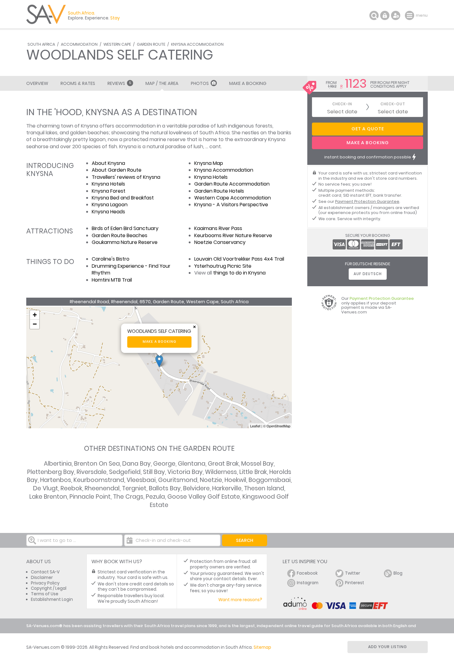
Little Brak (253, 472)
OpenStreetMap (278, 425)
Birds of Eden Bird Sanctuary (125, 228)
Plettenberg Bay (50, 472)
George (164, 463)
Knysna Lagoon (110, 204)
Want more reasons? (240, 600)
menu (410, 15)
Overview (37, 83)
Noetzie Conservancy (220, 242)
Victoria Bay (185, 472)
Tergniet (134, 488)
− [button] (35, 324)
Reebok (71, 488)
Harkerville (227, 488)
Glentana (191, 463)
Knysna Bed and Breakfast (123, 197)
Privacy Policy (45, 583)
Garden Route (151, 44)
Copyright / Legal (48, 588)
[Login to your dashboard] (384, 15)
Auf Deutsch (368, 273)
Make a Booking (247, 83)
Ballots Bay (165, 488)
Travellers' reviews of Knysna (126, 177)
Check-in (342, 104)
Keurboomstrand (99, 480)
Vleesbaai (141, 480)
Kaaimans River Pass (218, 228)
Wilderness (221, 472)
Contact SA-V (45, 572)
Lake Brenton (48, 496)
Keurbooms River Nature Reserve (233, 235)
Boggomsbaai (270, 480)
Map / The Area (162, 83)
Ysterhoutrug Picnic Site (222, 266)
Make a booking (159, 341)
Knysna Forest (108, 191)
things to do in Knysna (239, 272)
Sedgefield (125, 472)
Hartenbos (55, 480)
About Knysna (108, 163)
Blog (397, 573)
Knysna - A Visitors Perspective (231, 204)
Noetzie (211, 480)
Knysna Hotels (108, 183)
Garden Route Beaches (119, 235)
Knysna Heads (108, 211)
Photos (200, 83)
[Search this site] (374, 15)
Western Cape (117, 44)
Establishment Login (52, 599)
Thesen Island (264, 488)
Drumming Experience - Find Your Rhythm (131, 269)
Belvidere (196, 488)
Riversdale (92, 472)
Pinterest (354, 583)
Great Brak (223, 463)
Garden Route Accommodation (232, 183)
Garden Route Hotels (219, 191)
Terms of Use (44, 594)
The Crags (128, 496)
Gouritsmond (177, 480)
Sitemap (262, 647)
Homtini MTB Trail (112, 279)
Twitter (352, 573)
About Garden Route (116, 170)
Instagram (307, 583)
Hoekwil (235, 480)
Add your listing (387, 646)
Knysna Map (208, 163)
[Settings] (395, 15)
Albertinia (58, 463)
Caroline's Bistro (110, 258)
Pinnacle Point (90, 496)
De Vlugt (45, 488)
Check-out (392, 104)
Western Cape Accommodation (232, 197)
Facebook (307, 573)
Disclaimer (42, 577)
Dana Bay (136, 463)
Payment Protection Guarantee (367, 201)
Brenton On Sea (97, 463)
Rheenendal (102, 488)
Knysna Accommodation (197, 44)
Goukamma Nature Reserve (125, 242)
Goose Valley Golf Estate (203, 496)
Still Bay (154, 472)
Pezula (155, 496)
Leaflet (255, 425)
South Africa (41, 44)
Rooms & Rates (78, 83)
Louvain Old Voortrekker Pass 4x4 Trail (239, 258)
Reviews (119, 83)
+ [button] (35, 315)
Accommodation (79, 44)
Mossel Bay (257, 463)
